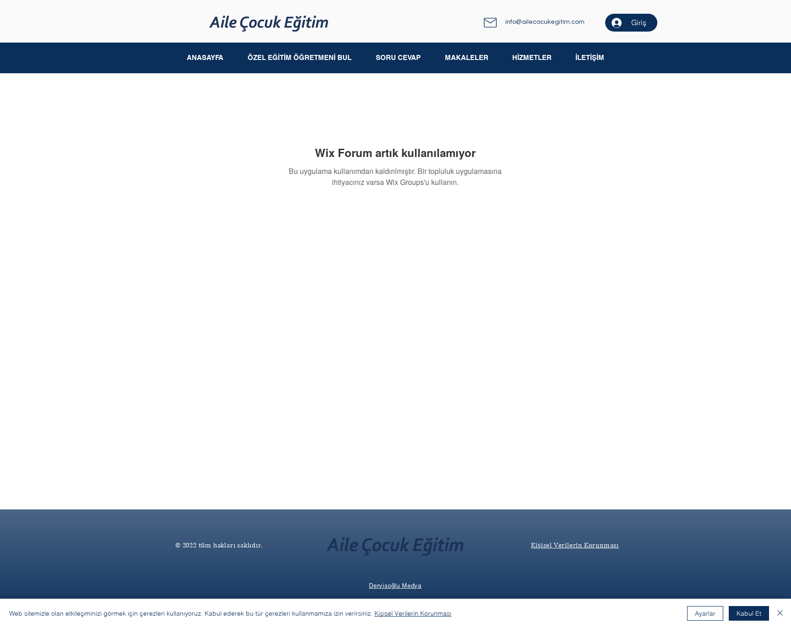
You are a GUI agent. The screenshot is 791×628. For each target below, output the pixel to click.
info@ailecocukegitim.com (545, 22)
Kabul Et (749, 613)
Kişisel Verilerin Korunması (412, 613)
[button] (466, 57)
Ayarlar (705, 613)
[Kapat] (780, 613)
